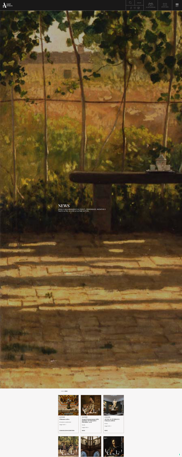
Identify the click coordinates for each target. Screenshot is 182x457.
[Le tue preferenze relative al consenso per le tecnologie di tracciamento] (179, 454)
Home (62, 391)
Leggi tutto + (62, 424)
